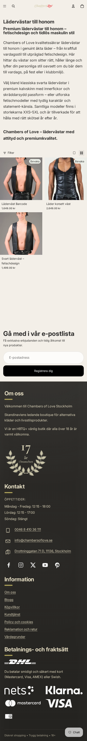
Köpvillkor (12, 607)
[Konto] (73, 6)
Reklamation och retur (20, 629)
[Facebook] (8, 565)
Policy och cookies (18, 622)
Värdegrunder (14, 637)
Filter (11, 152)
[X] (33, 565)
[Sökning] (13, 6)
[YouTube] (45, 565)
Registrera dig (43, 370)
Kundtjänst (12, 614)
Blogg (8, 600)
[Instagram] (21, 565)
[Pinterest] (57, 565)
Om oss (10, 592)
